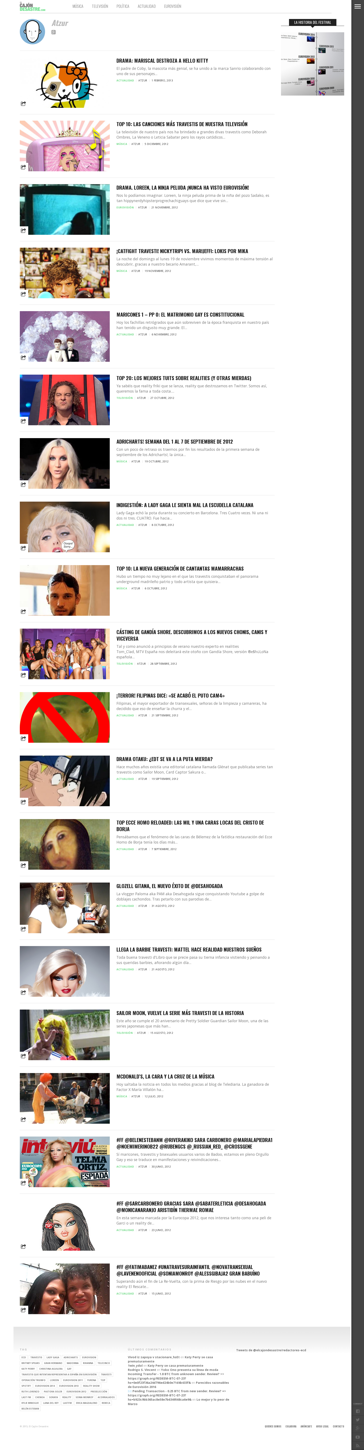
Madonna (73, 1363)
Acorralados (106, 1397)
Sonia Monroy (84, 1397)
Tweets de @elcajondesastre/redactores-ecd (271, 1350)
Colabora (290, 1426)
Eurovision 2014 (45, 1385)
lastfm (67, 1402)
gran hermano (53, 1363)
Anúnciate (306, 1426)
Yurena (91, 1380)
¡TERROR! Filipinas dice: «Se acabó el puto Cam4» (170, 695)
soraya (53, 1397)
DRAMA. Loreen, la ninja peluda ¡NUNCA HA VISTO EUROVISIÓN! (182, 187)
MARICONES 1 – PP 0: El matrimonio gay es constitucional (180, 314)
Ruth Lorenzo (30, 1391)
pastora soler (53, 1391)
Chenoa (40, 1397)
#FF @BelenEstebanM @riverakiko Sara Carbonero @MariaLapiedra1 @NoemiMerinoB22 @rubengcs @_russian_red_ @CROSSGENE (194, 1143)
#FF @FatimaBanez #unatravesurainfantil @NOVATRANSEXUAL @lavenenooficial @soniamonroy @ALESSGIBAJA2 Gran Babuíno (188, 1270)
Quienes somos (273, 1426)
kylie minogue (30, 1402)
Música (77, 6)
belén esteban (30, 1408)
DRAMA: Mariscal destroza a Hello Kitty (162, 60)
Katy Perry (28, 1368)
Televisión (100, 6)
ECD (23, 1357)
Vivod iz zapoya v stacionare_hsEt (154, 1357)
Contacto (338, 1426)
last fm (26, 1397)
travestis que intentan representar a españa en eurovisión (58, 1374)
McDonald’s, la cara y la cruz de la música (165, 1076)
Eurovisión (172, 6)
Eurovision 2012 (76, 1391)
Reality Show (91, 1385)
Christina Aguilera (51, 1368)
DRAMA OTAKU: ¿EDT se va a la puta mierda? (164, 759)
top (102, 1380)
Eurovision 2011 (73, 1380)
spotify (26, 1385)
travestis (36, 1357)
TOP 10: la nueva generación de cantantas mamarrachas (180, 568)
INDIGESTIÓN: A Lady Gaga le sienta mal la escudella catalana (184, 505)
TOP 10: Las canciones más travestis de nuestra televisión (182, 124)
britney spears (30, 1363)
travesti (106, 1374)
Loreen (54, 1380)
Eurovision (89, 1357)
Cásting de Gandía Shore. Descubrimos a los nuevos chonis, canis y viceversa (191, 635)
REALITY (66, 1397)
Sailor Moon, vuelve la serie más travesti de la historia (180, 1013)
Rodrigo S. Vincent (142, 1370)
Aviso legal (322, 1426)
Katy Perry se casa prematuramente (175, 1366)
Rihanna (88, 1363)
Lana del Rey (51, 1402)
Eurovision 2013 (69, 1385)
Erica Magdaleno (86, 1402)
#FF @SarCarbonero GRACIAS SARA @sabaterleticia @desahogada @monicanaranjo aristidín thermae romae (191, 1206)
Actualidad (147, 6)
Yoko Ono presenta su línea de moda (189, 1370)
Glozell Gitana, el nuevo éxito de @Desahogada (169, 886)
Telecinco (104, 1363)
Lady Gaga (53, 1357)
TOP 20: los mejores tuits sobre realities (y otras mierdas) (183, 378)
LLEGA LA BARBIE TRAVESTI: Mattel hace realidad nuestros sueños (189, 949)
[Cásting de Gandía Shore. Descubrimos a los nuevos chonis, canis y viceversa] (65, 679)
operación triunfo (33, 1380)
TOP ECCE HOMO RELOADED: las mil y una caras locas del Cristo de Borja (190, 825)
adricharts (71, 1357)
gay (69, 1368)
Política (122, 6)
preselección (99, 1391)
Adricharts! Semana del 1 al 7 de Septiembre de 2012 (174, 441)
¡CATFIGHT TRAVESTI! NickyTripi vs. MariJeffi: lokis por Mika (182, 251)
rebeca (106, 1402)
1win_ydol (135, 1366)
